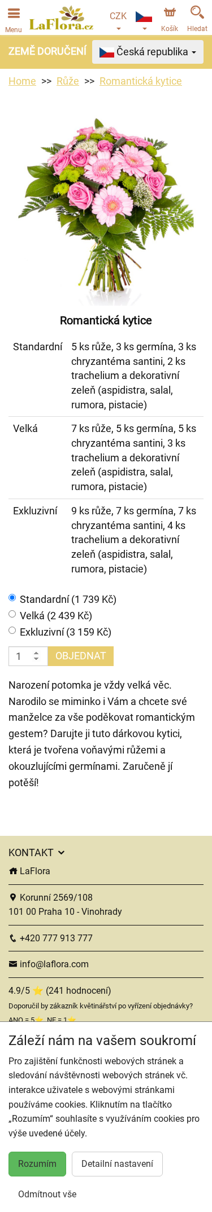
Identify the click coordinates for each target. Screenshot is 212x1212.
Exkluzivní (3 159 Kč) (65, 632)
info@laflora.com (53, 964)
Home (22, 81)
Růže (68, 81)
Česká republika (152, 52)
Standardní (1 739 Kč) (68, 599)
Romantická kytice (140, 81)
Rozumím (37, 1163)
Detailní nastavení (117, 1163)
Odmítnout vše (47, 1194)
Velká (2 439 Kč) (56, 616)
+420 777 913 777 (55, 938)
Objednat (80, 656)
